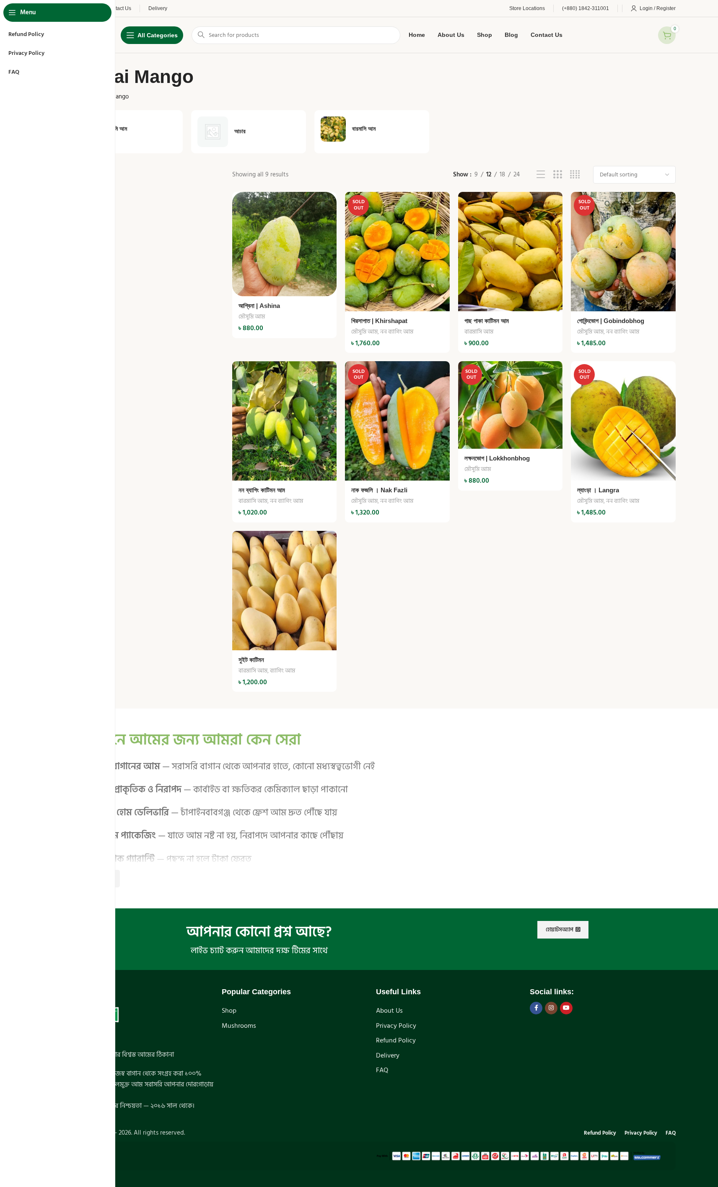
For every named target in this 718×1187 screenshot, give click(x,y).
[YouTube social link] (566, 1008)
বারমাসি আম (478, 331)
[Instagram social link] (551, 1008)
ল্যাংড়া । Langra (598, 490)
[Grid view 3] (557, 175)
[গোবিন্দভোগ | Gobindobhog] (623, 251)
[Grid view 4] (575, 175)
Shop (229, 1010)
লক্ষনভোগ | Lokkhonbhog (497, 458)
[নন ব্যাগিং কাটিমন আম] (284, 421)
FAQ (382, 1070)
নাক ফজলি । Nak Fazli (379, 490)
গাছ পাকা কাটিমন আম (486, 320)
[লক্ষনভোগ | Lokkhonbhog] (510, 405)
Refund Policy (396, 1040)
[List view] (541, 175)
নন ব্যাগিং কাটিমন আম (261, 490)
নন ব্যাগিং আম (396, 331)
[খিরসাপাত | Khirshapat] (397, 251)
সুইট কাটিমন (251, 659)
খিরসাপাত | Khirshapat (379, 320)
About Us (389, 1010)
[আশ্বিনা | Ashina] (284, 244)
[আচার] (248, 131)
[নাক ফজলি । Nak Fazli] (397, 421)
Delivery (387, 1055)
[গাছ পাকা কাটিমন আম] (510, 251)
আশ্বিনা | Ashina (259, 305)
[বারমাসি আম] (372, 129)
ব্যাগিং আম (282, 670)
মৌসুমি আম (251, 316)
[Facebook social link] (536, 1008)
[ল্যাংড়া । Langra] (623, 421)
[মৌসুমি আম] (125, 129)
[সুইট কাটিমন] (284, 590)
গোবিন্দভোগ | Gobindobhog (610, 320)
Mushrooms (239, 1025)
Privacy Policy (396, 1025)
